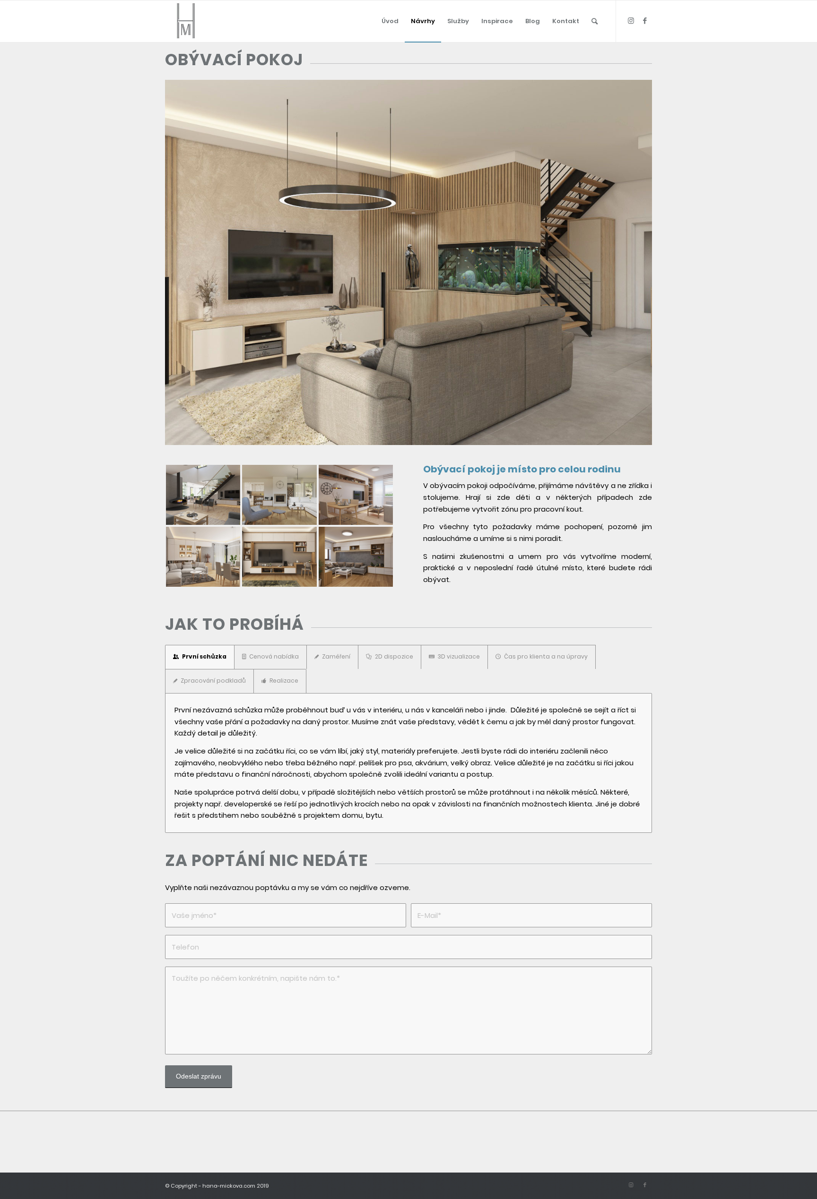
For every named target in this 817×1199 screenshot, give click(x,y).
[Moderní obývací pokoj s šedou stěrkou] (203, 557)
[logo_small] (186, 21)
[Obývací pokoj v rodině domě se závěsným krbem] (203, 495)
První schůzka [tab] (204, 656)
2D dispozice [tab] (394, 656)
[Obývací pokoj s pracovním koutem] (279, 557)
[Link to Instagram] (631, 21)
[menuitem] (390, 21)
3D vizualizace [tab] (459, 656)
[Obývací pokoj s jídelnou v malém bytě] (356, 495)
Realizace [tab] (283, 681)
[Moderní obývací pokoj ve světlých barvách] (279, 495)
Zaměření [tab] (336, 656)
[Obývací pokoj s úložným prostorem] (356, 557)
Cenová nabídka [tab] (274, 656)
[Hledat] (594, 21)
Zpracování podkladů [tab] (213, 681)
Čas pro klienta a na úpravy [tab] (546, 656)
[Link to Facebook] (645, 21)
